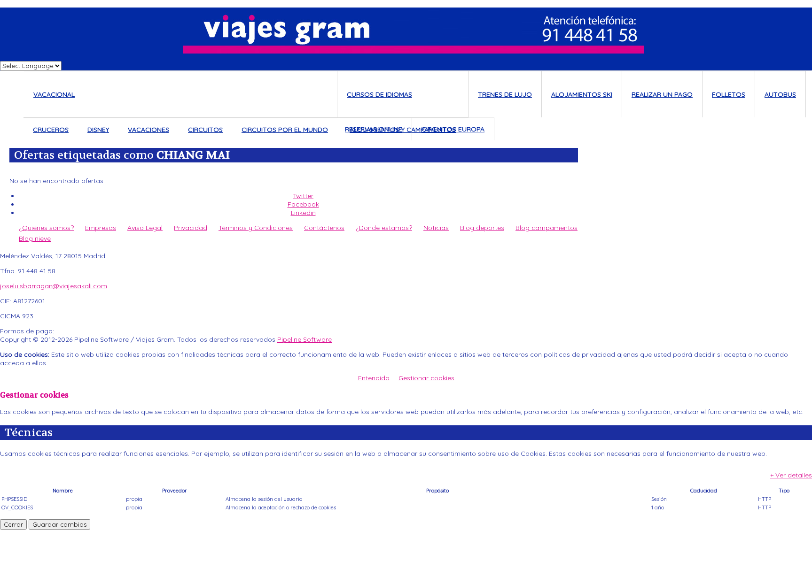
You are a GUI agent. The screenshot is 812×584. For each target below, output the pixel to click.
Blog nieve (35, 238)
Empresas (100, 227)
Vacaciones (148, 129)
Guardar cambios (59, 524)
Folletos (728, 94)
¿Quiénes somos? (46, 227)
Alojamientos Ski (581, 94)
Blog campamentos (546, 227)
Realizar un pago (662, 94)
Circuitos (205, 129)
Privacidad (190, 227)
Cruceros (51, 129)
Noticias (436, 227)
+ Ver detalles (791, 475)
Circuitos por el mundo (285, 129)
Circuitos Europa (453, 129)
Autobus (780, 94)
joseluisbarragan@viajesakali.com (53, 286)
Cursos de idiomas (379, 94)
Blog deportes (482, 227)
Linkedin (303, 212)
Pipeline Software (304, 339)
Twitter (303, 196)
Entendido (374, 378)
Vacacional (54, 94)
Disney (98, 129)
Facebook (303, 204)
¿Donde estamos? (384, 227)
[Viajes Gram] (406, 31)
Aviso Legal (145, 227)
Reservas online (373, 129)
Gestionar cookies (426, 378)
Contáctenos (324, 227)
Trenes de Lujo (505, 94)
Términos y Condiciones (256, 227)
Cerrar (13, 524)
